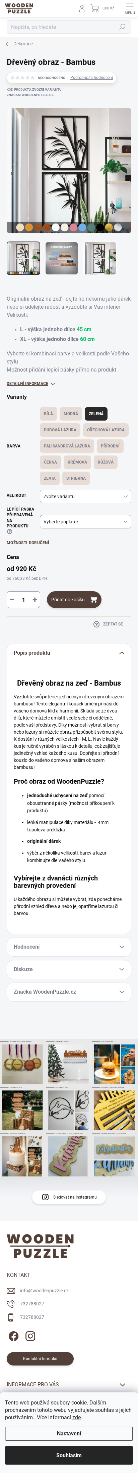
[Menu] (129, 8)
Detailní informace (27, 383)
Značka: (30, 95)
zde (76, 1417)
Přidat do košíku (68, 599)
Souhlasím (69, 1455)
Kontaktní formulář (40, 1358)
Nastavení (69, 1433)
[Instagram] (29, 1335)
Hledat (123, 27)
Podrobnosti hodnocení (91, 77)
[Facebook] (12, 1335)
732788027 (32, 1303)
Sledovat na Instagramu (75, 1197)
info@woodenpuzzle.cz (44, 1290)
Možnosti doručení (28, 542)
